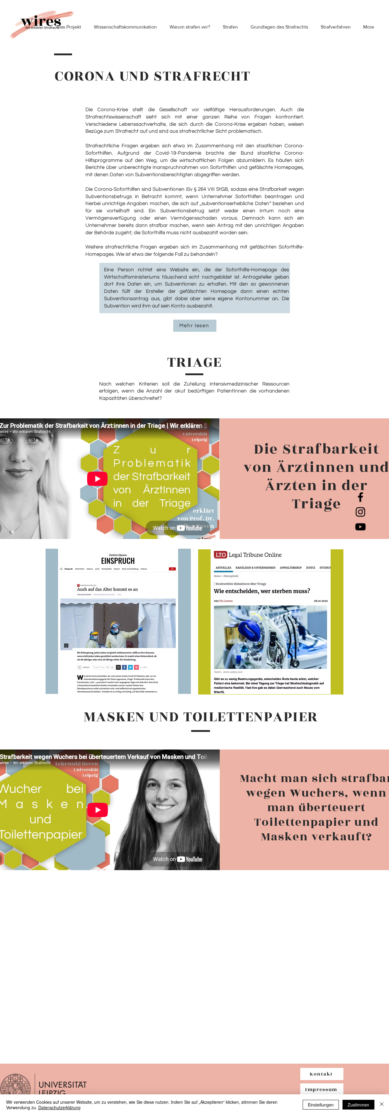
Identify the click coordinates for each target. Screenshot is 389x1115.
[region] (118, 621)
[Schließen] (381, 1104)
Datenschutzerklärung (59, 1107)
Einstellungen (321, 1105)
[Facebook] (360, 497)
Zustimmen (358, 1105)
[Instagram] (360, 512)
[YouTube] (360, 526)
